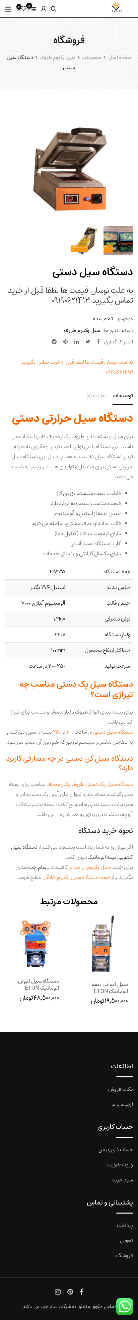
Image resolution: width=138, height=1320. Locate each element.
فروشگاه (124, 1255)
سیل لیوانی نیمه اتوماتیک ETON (109, 988)
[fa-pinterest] (65, 341)
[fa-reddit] (54, 341)
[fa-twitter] (87, 341)
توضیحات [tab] (123, 395)
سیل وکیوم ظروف (82, 330)
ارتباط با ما (122, 1104)
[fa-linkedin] (76, 341)
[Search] (53, 8)
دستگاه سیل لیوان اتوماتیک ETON (38, 984)
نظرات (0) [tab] (96, 395)
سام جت (37, 867)
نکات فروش (120, 1089)
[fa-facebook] (98, 341)
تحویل (126, 1240)
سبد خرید (122, 1179)
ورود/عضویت (120, 1164)
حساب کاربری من (115, 1149)
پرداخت (125, 1225)
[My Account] (43, 8)
